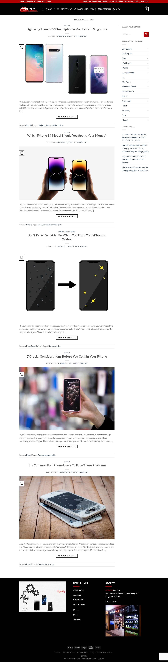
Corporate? (78, 599)
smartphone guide (55, 225)
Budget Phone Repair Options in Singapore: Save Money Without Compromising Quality (135, 148)
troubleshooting (48, 564)
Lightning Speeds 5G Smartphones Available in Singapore (67, 29)
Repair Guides (70, 231)
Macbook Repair (129, 86)
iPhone (47, 125)
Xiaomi (125, 120)
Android (66, 26)
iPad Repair (127, 63)
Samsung (126, 110)
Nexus (124, 96)
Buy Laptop (127, 49)
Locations (77, 595)
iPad (124, 58)
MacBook (126, 82)
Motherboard (128, 91)
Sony (124, 115)
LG (123, 77)
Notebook (126, 101)
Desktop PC (127, 53)
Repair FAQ (78, 590)
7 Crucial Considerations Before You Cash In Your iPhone (67, 356)
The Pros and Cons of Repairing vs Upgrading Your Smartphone (135, 169)
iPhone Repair (79, 604)
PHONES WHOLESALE (79, 659)
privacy (84, 656)
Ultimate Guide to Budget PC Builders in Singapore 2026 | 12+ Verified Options (134, 137)
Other (124, 105)
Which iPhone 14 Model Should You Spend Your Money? (67, 135)
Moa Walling (80, 36)
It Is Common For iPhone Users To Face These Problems (67, 465)
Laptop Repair (128, 72)
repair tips (53, 125)
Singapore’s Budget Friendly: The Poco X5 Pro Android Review (134, 159)
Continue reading (67, 117)
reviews (60, 125)
